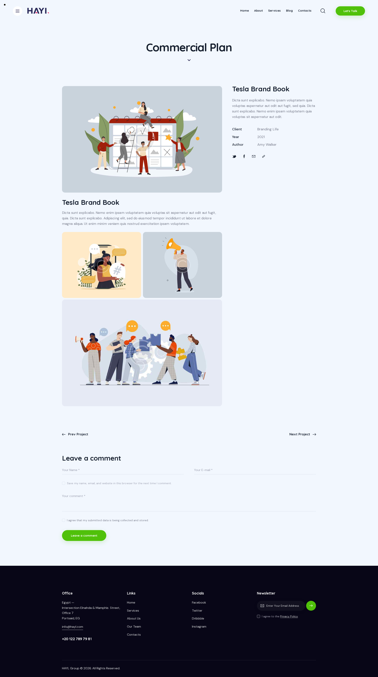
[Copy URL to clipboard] (263, 156)
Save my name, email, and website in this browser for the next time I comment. (119, 483)
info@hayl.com (72, 627)
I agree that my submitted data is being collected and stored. (108, 520)
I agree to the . (280, 616)
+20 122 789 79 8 (76, 638)
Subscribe (311, 607)
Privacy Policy (289, 616)
